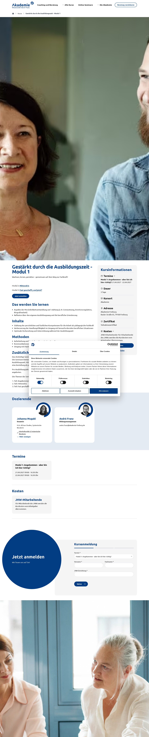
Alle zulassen (103, 391)
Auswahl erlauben (74, 391)
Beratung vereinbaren (125, 5)
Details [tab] (74, 351)
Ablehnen (45, 391)
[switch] (63, 382)
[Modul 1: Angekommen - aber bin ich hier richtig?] (104, 556)
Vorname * (78, 562)
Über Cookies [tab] (105, 351)
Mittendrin (24, 285)
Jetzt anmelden (21, 296)
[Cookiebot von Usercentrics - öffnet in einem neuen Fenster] (109, 344)
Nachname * (109, 562)
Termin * (77, 553)
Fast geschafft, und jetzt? (31, 290)
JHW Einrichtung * (80, 571)
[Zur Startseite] (23, 5)
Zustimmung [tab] (44, 352)
